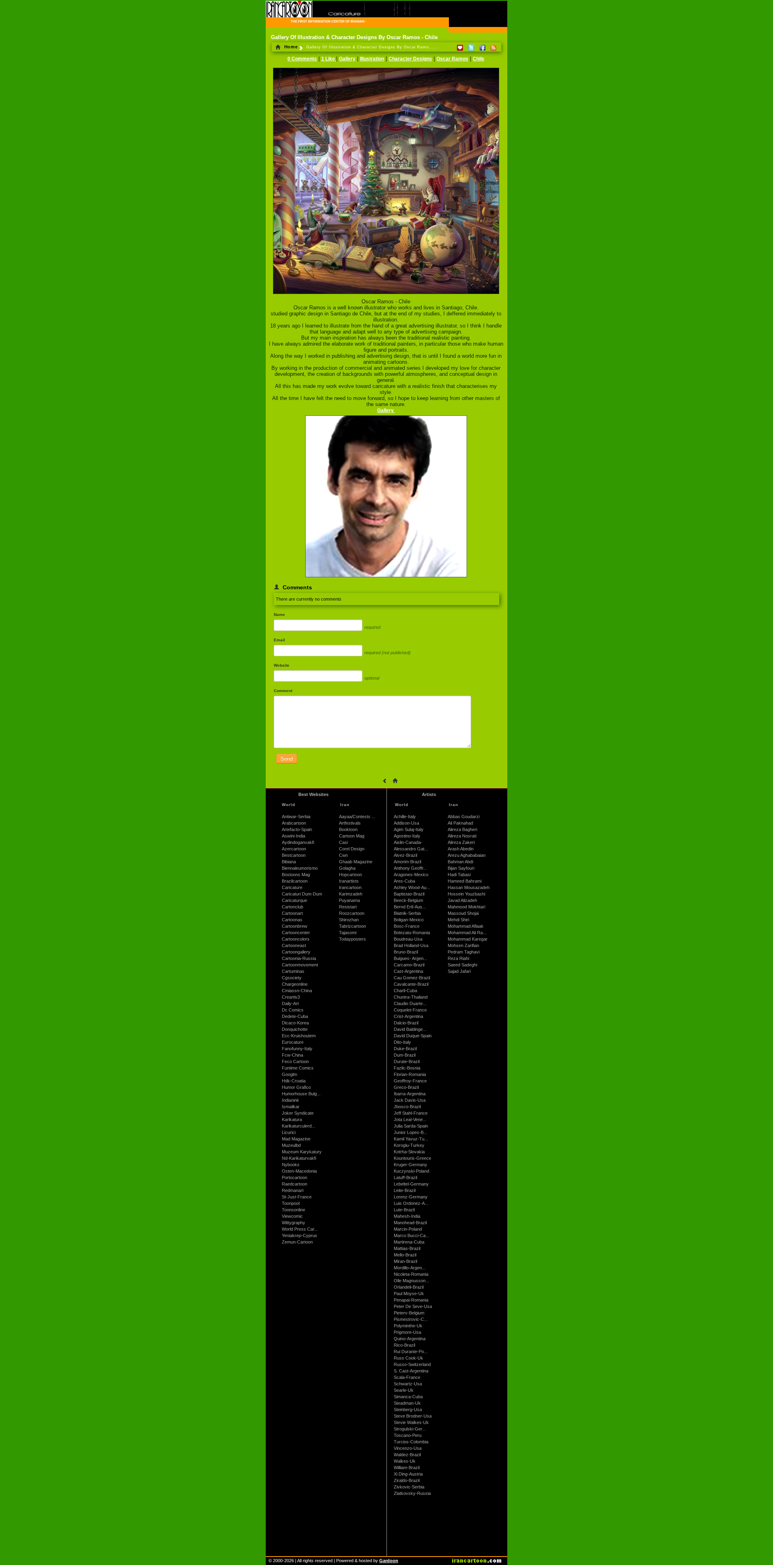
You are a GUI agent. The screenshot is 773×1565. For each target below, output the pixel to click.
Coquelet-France (410, 1009)
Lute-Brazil (404, 1209)
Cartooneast (294, 945)
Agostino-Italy (407, 835)
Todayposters (352, 939)
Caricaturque (294, 900)
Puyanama (349, 900)
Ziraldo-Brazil (407, 1480)
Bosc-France (407, 926)
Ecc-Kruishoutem (299, 1035)
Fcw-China (292, 1055)
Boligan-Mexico (409, 919)
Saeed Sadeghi (462, 964)
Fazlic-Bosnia (407, 1067)
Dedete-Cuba (295, 1016)
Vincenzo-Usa (408, 1448)
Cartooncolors (296, 939)
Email (279, 640)
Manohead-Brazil (410, 1222)
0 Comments (302, 59)
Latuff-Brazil (405, 1177)
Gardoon (388, 1560)
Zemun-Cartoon (297, 1242)
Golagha (347, 868)
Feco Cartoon (295, 1061)
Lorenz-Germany (411, 1196)
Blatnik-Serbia (407, 913)
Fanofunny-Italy (297, 1048)
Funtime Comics (298, 1067)
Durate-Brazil (407, 1061)
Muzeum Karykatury (302, 1151)
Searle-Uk (403, 1390)
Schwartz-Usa (408, 1383)
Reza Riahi (458, 958)
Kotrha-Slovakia (409, 1151)
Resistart (348, 906)
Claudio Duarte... (410, 1003)
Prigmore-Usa (407, 1332)
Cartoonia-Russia (299, 958)
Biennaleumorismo (300, 868)
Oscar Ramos (452, 59)
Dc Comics (293, 1009)
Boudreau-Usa (408, 939)
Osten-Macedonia (299, 1171)
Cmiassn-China (297, 990)
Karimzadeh (350, 893)
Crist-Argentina (408, 1016)
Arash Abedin (460, 848)
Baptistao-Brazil (409, 893)
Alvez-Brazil (405, 855)
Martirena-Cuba (409, 1242)
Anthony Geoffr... (410, 868)
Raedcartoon (294, 1184)
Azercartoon (294, 848)
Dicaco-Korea (295, 1022)
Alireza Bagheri (462, 829)
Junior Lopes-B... (410, 1132)
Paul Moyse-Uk (409, 1293)
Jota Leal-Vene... (410, 1119)
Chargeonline (295, 984)
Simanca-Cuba (408, 1396)
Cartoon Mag (351, 835)
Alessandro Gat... (411, 848)
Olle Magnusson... (411, 1280)
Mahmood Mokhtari (466, 906)
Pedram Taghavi (464, 951)
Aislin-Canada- (408, 842)
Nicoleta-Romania (411, 1274)
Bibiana (289, 861)
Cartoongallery (296, 951)
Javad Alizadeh (462, 900)
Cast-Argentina (408, 971)
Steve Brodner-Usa (413, 1416)
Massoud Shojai (463, 913)
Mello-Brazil (405, 1254)
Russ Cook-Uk (408, 1358)
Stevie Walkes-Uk (411, 1422)
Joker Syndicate (298, 1113)
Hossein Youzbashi (466, 893)
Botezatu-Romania (412, 932)
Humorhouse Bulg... (301, 1093)
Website (281, 665)
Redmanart (293, 1190)
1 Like (328, 59)
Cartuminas (293, 971)
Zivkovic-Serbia (409, 1486)
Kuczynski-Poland (411, 1171)
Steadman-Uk (407, 1403)
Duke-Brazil (405, 1048)
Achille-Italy (405, 816)
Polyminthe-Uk (408, 1325)
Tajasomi (347, 932)
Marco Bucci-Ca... (411, 1235)
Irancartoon (350, 887)
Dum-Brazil (404, 1055)
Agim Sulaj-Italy (409, 829)
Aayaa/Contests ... (357, 816)
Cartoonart (292, 913)
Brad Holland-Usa (411, 945)
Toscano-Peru (408, 1435)
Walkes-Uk (404, 1461)
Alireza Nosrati (462, 835)
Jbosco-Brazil (407, 1106)
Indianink (290, 1100)
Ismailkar (291, 1106)
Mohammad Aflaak (466, 926)
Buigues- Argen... (410, 958)
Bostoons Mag (296, 874)
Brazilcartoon (295, 881)
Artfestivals (350, 823)
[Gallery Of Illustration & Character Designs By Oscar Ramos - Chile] (386, 294)
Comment (283, 690)
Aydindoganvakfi (298, 842)
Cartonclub (292, 906)
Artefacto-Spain (297, 829)
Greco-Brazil (406, 1087)
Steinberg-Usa (408, 1409)
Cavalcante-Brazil (411, 984)
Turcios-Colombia (411, 1441)
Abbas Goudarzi (464, 816)
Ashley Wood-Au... (412, 887)
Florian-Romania (410, 1074)
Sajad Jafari (459, 971)
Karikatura (292, 1119)
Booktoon (348, 829)
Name (279, 614)
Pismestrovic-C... (411, 1319)
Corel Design (351, 848)
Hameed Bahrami (465, 881)
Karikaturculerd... (298, 1125)
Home (290, 46)
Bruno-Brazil (406, 951)
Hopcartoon (350, 874)
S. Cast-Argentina (411, 1370)
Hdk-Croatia (294, 1080)
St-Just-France (297, 1196)
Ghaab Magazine (355, 861)
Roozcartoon (351, 913)
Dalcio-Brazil (406, 1022)
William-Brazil (407, 1467)
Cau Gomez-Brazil (412, 977)
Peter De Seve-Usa (413, 1306)
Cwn (343, 855)
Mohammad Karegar (468, 939)
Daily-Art (290, 1003)
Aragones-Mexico (411, 874)
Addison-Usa (406, 823)
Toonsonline (293, 1209)
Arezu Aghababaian (467, 855)
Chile (478, 59)
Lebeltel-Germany (411, 1184)
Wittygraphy (293, 1222)
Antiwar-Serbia (296, 816)
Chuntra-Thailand (411, 997)
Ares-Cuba (404, 881)
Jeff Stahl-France (411, 1113)
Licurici (289, 1132)
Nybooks (291, 1164)
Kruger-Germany (410, 1164)
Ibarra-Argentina (410, 1093)
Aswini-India (293, 835)
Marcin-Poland (408, 1229)
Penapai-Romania (411, 1300)
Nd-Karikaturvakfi (299, 1158)
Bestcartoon (294, 855)
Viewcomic (292, 1216)
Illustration (372, 59)
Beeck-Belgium (408, 900)
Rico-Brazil (404, 1345)
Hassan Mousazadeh (469, 887)
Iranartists (349, 881)
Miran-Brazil (405, 1261)
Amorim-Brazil (407, 861)
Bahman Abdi (460, 861)
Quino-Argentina (410, 1338)
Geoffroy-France (410, 1080)
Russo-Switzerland (412, 1364)
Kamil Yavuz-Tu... (411, 1138)
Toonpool (291, 1203)
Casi (343, 842)
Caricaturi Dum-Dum (302, 893)
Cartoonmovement (300, 964)
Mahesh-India (407, 1216)
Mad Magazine (296, 1138)
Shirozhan (349, 919)
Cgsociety (292, 977)
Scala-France (407, 1377)
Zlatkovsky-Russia (412, 1493)
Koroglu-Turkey (409, 1145)
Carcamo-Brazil (409, 964)
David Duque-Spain (413, 1035)
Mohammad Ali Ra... (467, 932)
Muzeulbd (291, 1145)
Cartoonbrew (294, 926)
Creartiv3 (291, 997)
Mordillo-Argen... (410, 1267)
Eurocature (293, 1042)
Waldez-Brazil (407, 1454)
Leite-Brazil (404, 1190)
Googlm (289, 1074)
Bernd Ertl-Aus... (410, 906)
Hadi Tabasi (459, 874)
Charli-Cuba (405, 990)
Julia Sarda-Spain (411, 1125)
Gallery (347, 59)
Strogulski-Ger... (410, 1428)
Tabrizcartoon (352, 926)
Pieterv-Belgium (409, 1312)
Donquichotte (295, 1029)
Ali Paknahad (460, 823)
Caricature (292, 887)
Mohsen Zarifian (463, 945)
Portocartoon (294, 1177)
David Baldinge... (410, 1029)
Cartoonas (292, 919)
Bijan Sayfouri (461, 868)
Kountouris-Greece (412, 1158)
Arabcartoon (294, 823)
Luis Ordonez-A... (411, 1203)
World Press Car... (300, 1229)
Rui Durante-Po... (411, 1351)
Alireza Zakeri (461, 842)
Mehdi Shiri (458, 919)
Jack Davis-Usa (410, 1100)
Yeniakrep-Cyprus (299, 1235)
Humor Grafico (296, 1087)
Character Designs (410, 59)
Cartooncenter (296, 932)
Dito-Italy (402, 1042)
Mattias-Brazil (407, 1248)
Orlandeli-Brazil (409, 1287)
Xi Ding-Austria (408, 1474)
